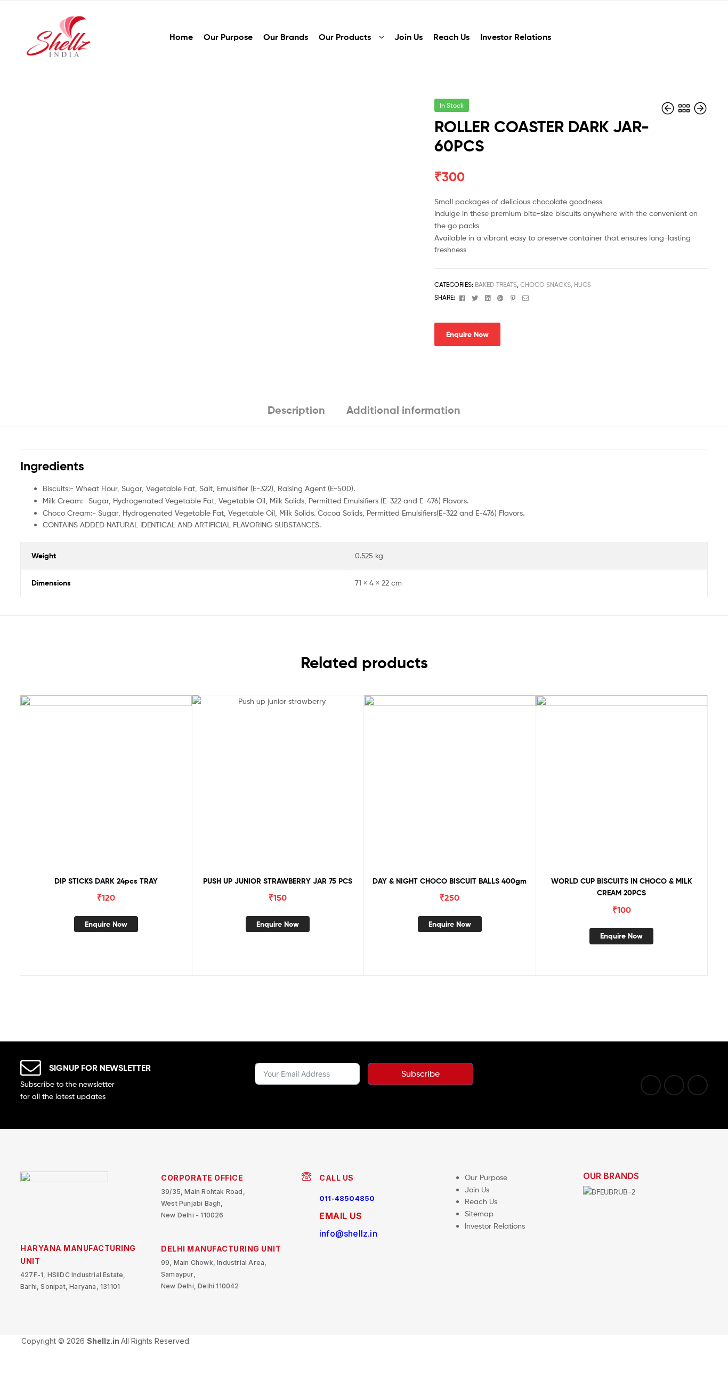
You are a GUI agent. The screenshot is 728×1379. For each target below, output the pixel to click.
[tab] (296, 414)
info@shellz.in (348, 1233)
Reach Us (451, 36)
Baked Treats (496, 284)
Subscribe (420, 1074)
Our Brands (285, 36)
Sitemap (479, 1213)
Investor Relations (515, 36)
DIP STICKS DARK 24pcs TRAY (106, 881)
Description (296, 409)
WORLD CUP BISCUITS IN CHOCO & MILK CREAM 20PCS (621, 887)
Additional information (403, 409)
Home (181, 36)
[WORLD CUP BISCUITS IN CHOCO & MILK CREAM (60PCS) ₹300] (700, 108)
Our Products (345, 36)
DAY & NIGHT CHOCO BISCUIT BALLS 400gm (450, 881)
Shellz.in (104, 1340)
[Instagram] (674, 1085)
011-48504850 (347, 1198)
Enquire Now (467, 334)
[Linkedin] (697, 1085)
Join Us (408, 36)
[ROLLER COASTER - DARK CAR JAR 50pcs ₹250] (668, 108)
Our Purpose (228, 36)
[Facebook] (651, 1085)
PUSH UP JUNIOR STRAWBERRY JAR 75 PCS (277, 881)
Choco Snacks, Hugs (555, 284)
